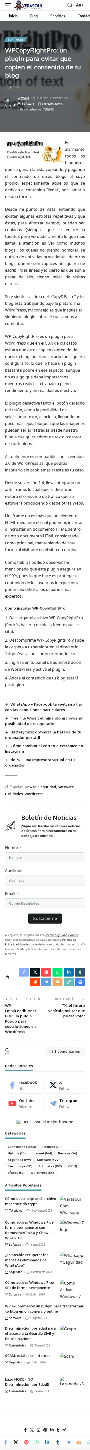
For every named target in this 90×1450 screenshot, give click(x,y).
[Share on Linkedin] (47, 1442)
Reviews (67, 1153)
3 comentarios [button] (67, 1051)
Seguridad (47, 787)
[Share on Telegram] (68, 1442)
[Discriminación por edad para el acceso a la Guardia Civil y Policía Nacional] (72, 1335)
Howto (30, 787)
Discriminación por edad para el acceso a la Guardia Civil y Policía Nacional (30, 1333)
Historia (17, 1153)
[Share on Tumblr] (57, 1442)
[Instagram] (39, 1430)
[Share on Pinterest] (26, 1442)
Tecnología (20, 1166)
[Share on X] (15, 1442)
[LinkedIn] (52, 1430)
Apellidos (13, 870)
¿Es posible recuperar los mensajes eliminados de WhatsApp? (26, 1260)
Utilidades (14, 794)
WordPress (33, 794)
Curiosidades (22, 1147)
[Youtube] (24, 1103)
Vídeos (16, 1173)
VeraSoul (23, 98)
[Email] (79, 1442)
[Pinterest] (45, 1430)
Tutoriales (50, 1166)
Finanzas (52, 1147)
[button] (9, 5)
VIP (72, 1166)
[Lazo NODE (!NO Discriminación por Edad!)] (72, 1386)
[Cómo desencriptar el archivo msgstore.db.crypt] (72, 1205)
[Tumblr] (58, 1430)
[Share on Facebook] (5, 1442)
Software (16, 39)
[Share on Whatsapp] (37, 1442)
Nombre (13, 847)
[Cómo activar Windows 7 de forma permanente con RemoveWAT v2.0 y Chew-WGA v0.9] (72, 1229)
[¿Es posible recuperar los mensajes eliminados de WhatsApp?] (72, 1261)
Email (10, 893)
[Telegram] (65, 1103)
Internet (42, 1153)
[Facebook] (24, 1085)
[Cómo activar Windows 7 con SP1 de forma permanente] (72, 1289)
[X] (65, 1085)
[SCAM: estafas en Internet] (72, 1362)
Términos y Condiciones (60, 935)
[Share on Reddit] (35, 982)
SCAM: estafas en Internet (27, 1355)
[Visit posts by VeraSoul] (10, 104)
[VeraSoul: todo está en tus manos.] (30, 5)
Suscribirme (45, 918)
